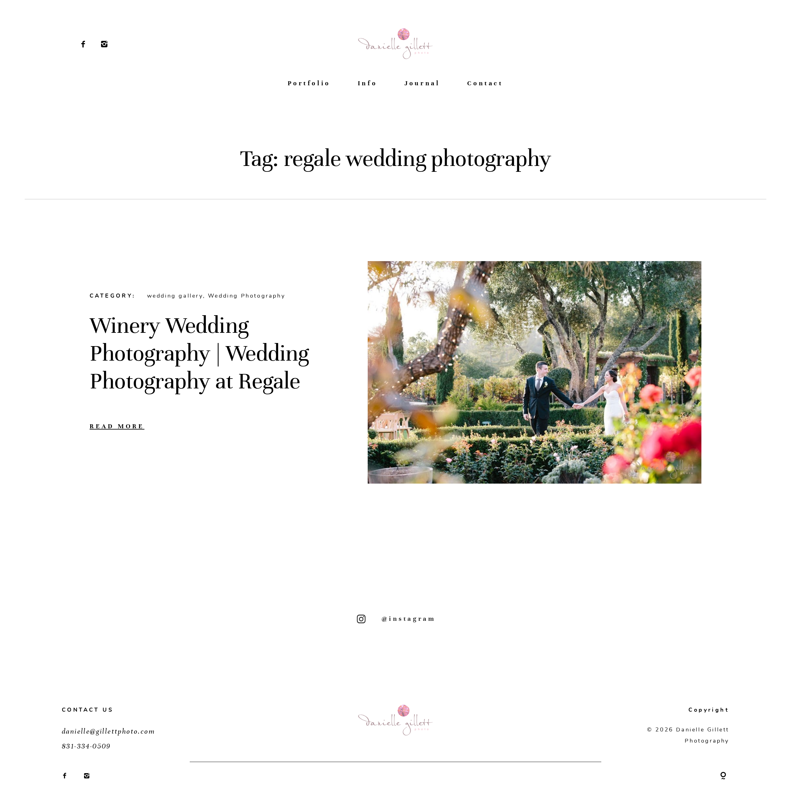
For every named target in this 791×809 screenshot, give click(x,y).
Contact (485, 83)
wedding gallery (175, 295)
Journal (422, 83)
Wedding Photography (246, 295)
